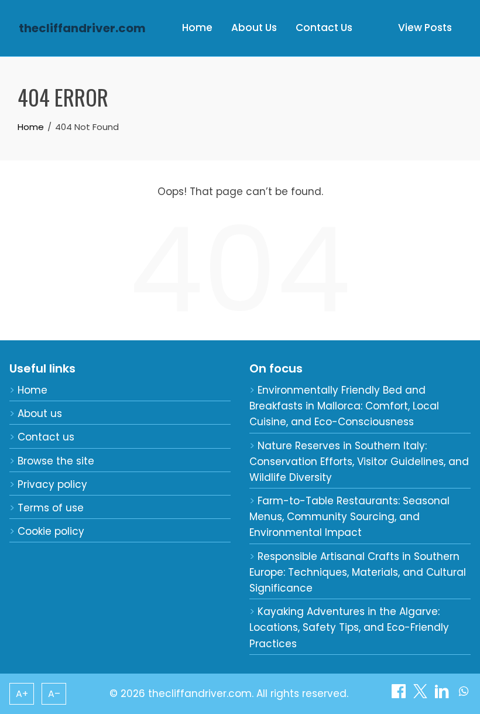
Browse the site (56, 461)
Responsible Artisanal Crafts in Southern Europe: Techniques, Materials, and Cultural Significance (357, 572)
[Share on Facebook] (400, 695)
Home (197, 28)
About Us (254, 28)
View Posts (425, 28)
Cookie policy (51, 531)
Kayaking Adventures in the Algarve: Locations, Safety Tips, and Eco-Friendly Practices (349, 627)
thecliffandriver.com (82, 28)
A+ (22, 694)
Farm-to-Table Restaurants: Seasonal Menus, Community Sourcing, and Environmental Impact (349, 516)
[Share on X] (421, 695)
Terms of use (51, 508)
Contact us (46, 437)
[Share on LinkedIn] (443, 695)
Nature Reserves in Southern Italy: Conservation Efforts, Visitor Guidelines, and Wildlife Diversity (359, 461)
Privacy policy (52, 484)
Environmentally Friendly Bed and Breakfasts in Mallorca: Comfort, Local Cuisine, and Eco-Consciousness (344, 406)
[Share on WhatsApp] (464, 695)
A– (54, 694)
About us (40, 413)
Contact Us (324, 28)
